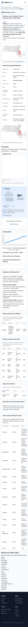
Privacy (17, 613)
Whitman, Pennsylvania (9, 406)
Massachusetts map (20, 61)
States (2, 600)
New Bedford (5, 569)
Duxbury (4, 519)
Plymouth (11, 25)
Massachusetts (4, 8)
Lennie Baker (6, 290)
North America (8, 7)
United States (16, 7)
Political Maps (18, 600)
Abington (4, 512)
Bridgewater (5, 452)
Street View (4, 613)
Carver (4, 548)
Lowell (3, 566)
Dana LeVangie (13, 281)
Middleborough (6, 469)
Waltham (3, 589)
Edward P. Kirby (7, 294)
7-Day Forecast (7, 215)
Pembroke (5, 497)
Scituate (4, 488)
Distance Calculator (6, 609)
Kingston (4, 542)
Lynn (2, 571)
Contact (17, 615)
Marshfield (5, 460)
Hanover (4, 525)
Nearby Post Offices (9, 384)
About (16, 609)
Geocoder (3, 611)
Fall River (3, 575)
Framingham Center (6, 584)
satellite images (19, 183)
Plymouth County (13, 8)
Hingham (4, 476)
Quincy (3, 573)
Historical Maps (19, 603)
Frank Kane (6, 286)
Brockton (4, 432)
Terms (16, 611)
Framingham (4, 582)
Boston (3, 559)
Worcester (4, 560)
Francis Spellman (17, 278)
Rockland (4, 504)
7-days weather (20, 120)
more (7, 422)
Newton (3, 576)
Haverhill (3, 585)
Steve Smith (11, 280)
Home (2, 7)
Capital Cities (4, 603)
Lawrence (4, 580)
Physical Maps (18, 598)
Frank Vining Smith (8, 304)
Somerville (4, 578)
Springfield (4, 562)
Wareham (4, 482)
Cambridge (4, 564)
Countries (3, 598)
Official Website (14, 224)
